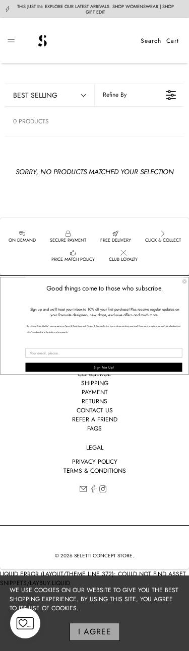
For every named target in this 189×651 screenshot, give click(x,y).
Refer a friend (94, 419)
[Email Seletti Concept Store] (83, 490)
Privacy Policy (94, 461)
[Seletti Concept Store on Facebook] (93, 490)
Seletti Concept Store (103, 555)
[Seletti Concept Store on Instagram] (102, 490)
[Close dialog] (184, 281)
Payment (95, 392)
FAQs (94, 428)
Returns (94, 401)
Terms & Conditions (95, 470)
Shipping (94, 383)
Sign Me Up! (104, 367)
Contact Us (95, 410)
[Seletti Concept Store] (77, 41)
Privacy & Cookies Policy (98, 325)
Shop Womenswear (135, 6)
